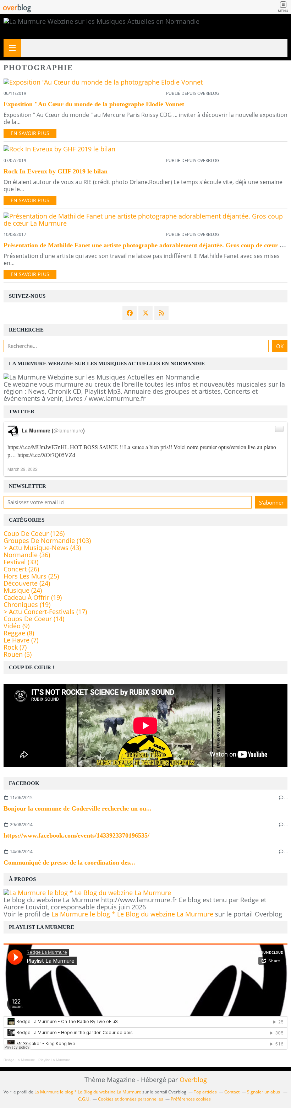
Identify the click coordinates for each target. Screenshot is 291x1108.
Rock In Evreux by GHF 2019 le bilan (56, 171)
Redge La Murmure (19, 1060)
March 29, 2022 (22, 469)
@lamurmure (68, 430)
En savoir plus (30, 133)
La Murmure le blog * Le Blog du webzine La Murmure (132, 914)
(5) (18, 654)
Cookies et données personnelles (130, 1099)
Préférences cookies (191, 1099)
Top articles (205, 1092)
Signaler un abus (264, 1092)
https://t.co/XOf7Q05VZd (46, 454)
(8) (19, 633)
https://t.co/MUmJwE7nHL (37, 447)
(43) (42, 547)
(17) (45, 611)
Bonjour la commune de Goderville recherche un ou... (78, 808)
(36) (27, 554)
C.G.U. (84, 1099)
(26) (21, 569)
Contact (232, 1092)
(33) (21, 562)
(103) (47, 540)
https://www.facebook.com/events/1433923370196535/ (76, 835)
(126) (34, 533)
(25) (31, 576)
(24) (27, 583)
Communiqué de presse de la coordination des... (69, 862)
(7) (21, 640)
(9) (16, 626)
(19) (33, 597)
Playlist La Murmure (54, 1060)
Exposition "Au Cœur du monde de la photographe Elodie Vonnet (94, 104)
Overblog (193, 1079)
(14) (34, 618)
